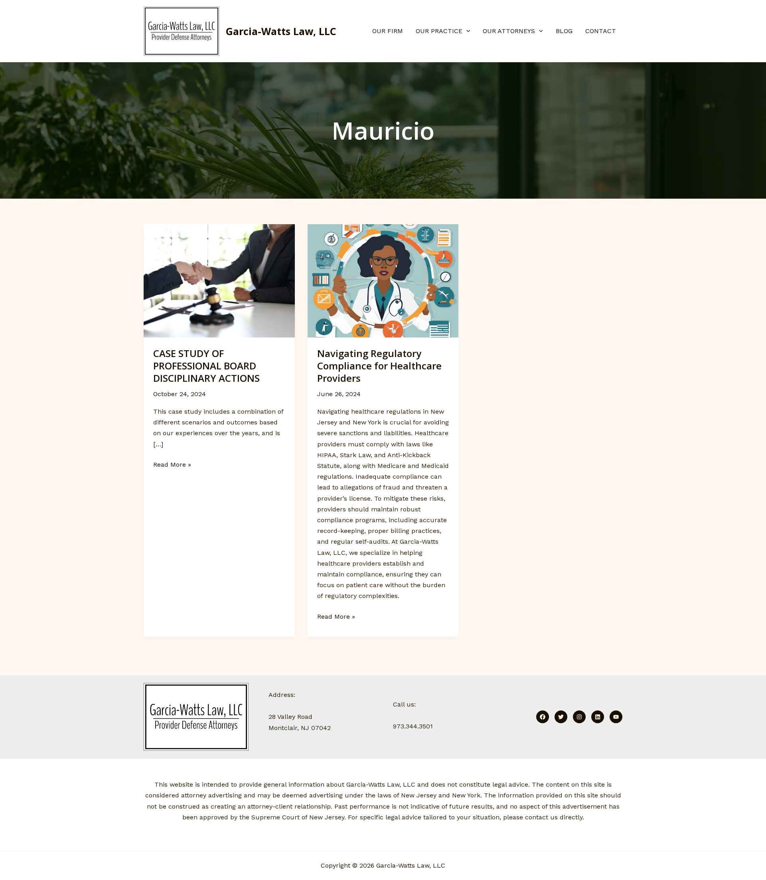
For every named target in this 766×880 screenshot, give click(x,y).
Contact (600, 31)
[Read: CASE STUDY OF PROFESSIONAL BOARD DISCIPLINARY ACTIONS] (219, 280)
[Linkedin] (597, 716)
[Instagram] (579, 716)
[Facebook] (542, 716)
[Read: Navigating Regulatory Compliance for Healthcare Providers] (383, 280)
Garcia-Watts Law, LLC (281, 31)
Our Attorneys (509, 31)
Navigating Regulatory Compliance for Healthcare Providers (379, 366)
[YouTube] (616, 716)
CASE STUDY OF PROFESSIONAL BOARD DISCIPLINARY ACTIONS (206, 366)
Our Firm (387, 31)
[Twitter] (561, 716)
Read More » (172, 463)
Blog (564, 31)
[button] (466, 31)
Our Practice (439, 31)
